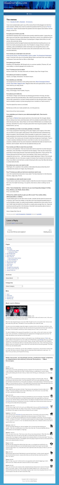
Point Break (8, 401)
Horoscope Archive (11, 255)
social (17, 214)
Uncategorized (22, 214)
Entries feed (9, 295)
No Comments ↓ (29, 22)
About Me (9, 247)
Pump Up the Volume (11, 55)
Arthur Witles (9, 249)
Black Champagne (40, 81)
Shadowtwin (22, 22)
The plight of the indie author (13, 267)
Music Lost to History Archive (14, 258)
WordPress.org (10, 298)
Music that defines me (13, 259)
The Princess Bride (23, 55)
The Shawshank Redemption (44, 55)
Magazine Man (21, 83)
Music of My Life (10, 256)
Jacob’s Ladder (32, 55)
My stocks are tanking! (11, 261)
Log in (8, 294)
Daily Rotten (13, 83)
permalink (39, 214)
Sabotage (41, 339)
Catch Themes (34, 481)
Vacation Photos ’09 (11, 270)
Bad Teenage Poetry (11, 253)
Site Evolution (10, 264)
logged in (13, 223)
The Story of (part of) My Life (13, 268)
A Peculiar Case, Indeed (13, 250)
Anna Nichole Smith (44, 407)
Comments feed (10, 297)
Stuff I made (9, 265)
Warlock (16, 118)
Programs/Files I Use (11, 262)
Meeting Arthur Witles (12, 252)
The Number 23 (18, 414)
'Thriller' (46, 338)
